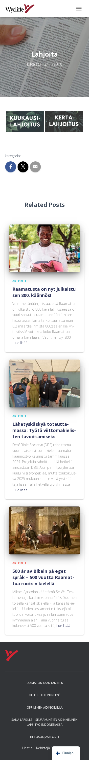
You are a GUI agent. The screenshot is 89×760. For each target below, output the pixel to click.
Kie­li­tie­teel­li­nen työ (45, 695)
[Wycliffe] (22, 8)
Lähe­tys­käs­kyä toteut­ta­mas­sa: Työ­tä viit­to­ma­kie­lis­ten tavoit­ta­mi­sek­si (44, 430)
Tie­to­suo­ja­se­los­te (44, 737)
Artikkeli (19, 281)
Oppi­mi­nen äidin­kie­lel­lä (45, 707)
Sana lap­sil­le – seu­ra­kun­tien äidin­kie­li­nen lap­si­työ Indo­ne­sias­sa (44, 722)
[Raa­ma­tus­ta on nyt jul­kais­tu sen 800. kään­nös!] (44, 248)
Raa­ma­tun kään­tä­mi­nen (44, 683)
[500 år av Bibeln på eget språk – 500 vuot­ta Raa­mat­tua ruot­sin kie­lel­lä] (44, 530)
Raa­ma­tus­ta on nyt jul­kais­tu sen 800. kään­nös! (44, 292)
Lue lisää (20, 342)
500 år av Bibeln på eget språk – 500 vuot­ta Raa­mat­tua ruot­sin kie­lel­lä (43, 577)
